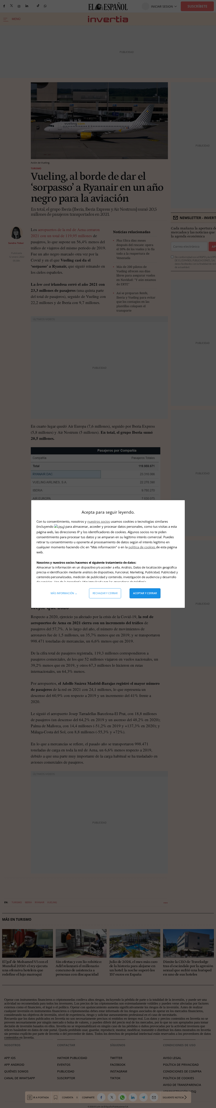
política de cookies (142, 547)
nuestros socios (98, 521)
